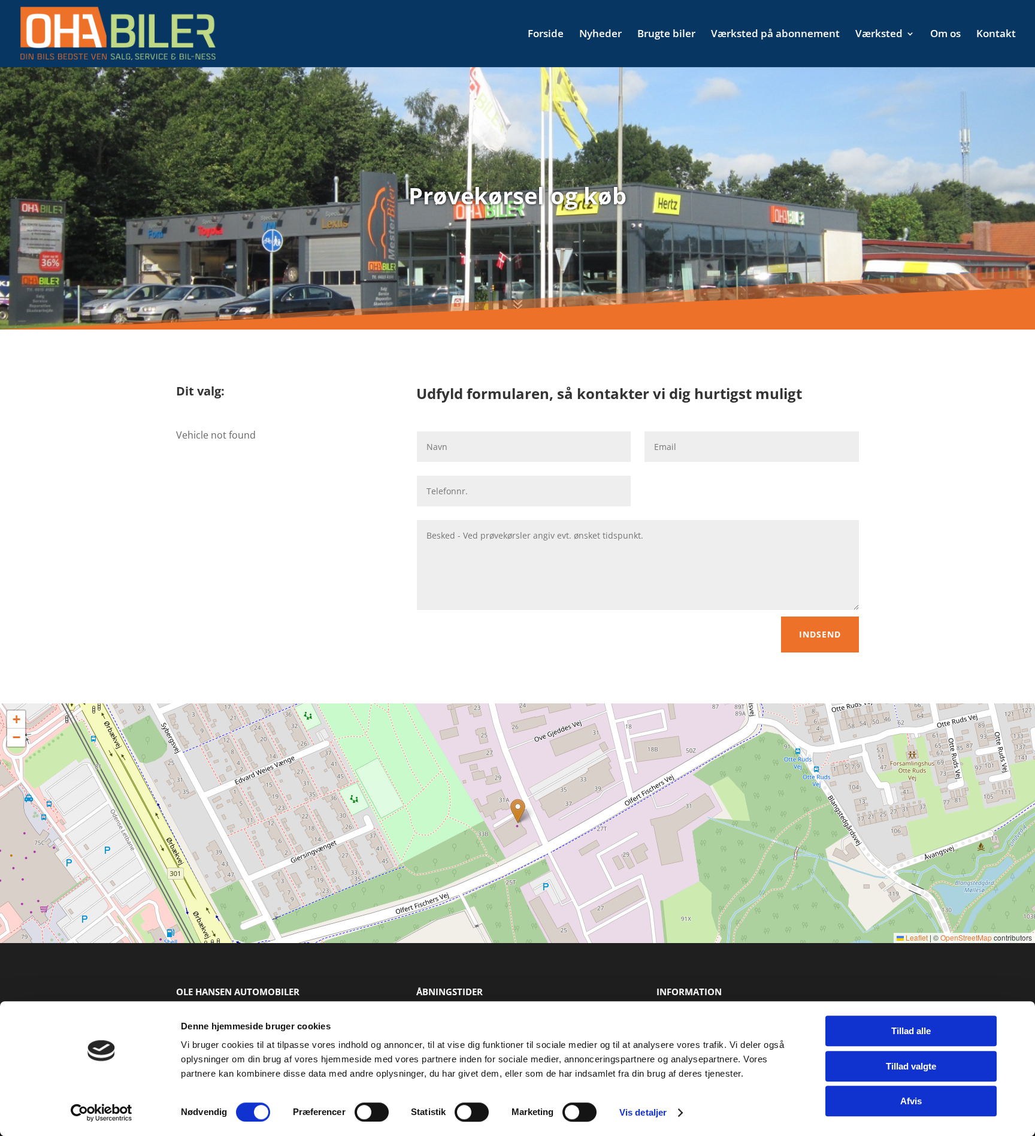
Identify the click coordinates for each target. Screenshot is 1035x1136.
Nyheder (600, 34)
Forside (546, 34)
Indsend (820, 634)
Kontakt (996, 34)
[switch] (372, 1112)
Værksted (879, 34)
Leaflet (916, 937)
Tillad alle (911, 1031)
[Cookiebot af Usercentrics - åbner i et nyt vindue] (101, 1113)
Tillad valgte (911, 1066)
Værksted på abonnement (775, 34)
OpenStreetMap (966, 937)
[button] (517, 811)
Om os (945, 34)
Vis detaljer (643, 1112)
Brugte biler (666, 34)
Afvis (911, 1101)
